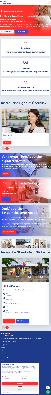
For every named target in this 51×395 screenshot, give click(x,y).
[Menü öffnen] (49, 2)
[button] (7, 148)
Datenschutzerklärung (6, 392)
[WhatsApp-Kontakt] (48, 392)
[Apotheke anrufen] (48, 387)
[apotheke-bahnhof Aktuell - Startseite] (5, 2)
